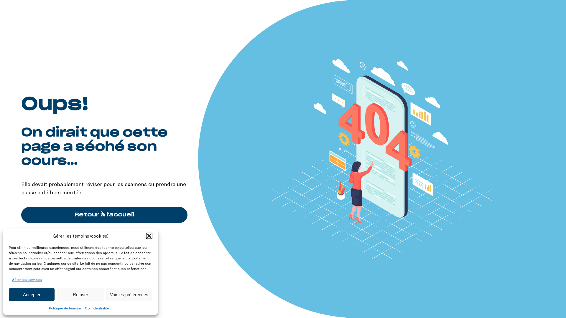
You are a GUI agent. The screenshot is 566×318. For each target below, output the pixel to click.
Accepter (31, 294)
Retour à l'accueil (104, 215)
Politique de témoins (65, 308)
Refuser (80, 294)
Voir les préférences (129, 294)
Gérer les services (27, 279)
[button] (149, 236)
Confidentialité (97, 308)
